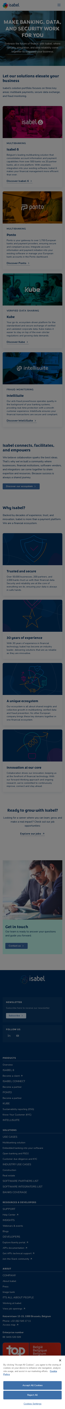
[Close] (60, 1360)
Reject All (32, 1395)
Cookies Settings (33, 1403)
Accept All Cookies (32, 1385)
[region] (32, 1382)
